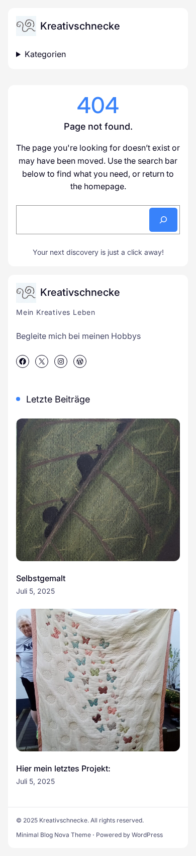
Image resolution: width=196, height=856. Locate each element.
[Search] (163, 220)
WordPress (147, 834)
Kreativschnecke (80, 26)
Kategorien (45, 54)
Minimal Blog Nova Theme (53, 834)
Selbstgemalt (40, 578)
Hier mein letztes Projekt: (63, 768)
